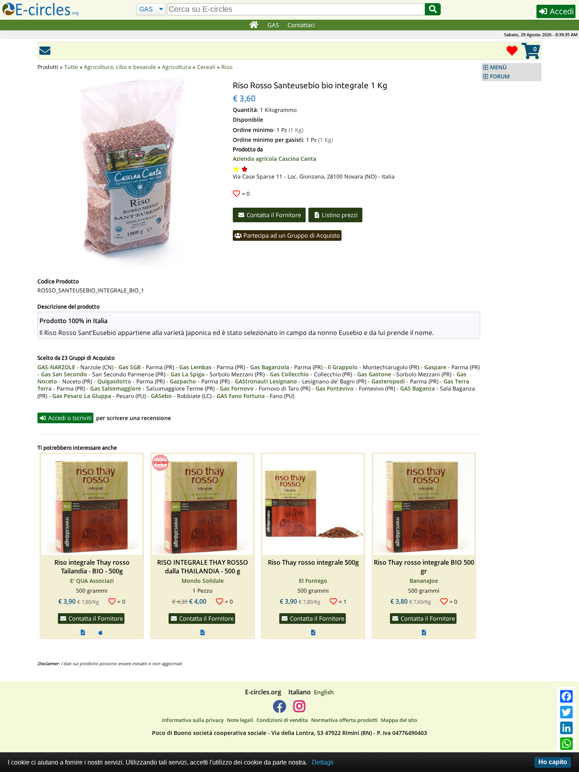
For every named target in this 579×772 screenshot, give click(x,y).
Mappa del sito (399, 720)
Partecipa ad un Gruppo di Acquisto (291, 235)
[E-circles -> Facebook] (279, 709)
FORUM (500, 76)
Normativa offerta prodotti (344, 720)
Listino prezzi (339, 215)
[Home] (253, 25)
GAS (273, 25)
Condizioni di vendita (282, 720)
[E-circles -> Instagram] (299, 709)
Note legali (240, 720)
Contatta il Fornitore (273, 215)
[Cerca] (433, 9)
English (324, 692)
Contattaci (301, 25)
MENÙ (498, 67)
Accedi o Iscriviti (69, 418)
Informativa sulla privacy (193, 720)
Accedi (561, 11)
